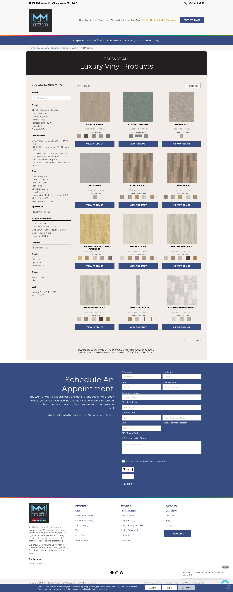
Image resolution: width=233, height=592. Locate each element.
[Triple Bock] (151, 197)
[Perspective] (181, 319)
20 (197, 340)
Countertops (114, 40)
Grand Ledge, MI (37, 563)
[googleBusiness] (122, 573)
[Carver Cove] (144, 258)
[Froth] (138, 168)
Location (147, 40)
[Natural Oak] (94, 258)
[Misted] (95, 168)
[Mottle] (181, 107)
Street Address (129, 402)
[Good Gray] (102, 258)
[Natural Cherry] (95, 229)
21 (201, 340)
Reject (169, 588)
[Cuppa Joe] (187, 258)
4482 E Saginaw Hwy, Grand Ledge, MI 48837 (54, 3)
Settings (186, 588)
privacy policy (161, 461)
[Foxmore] (129, 258)
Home (32, 47)
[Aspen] (108, 136)
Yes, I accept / (146, 461)
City (124, 422)
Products (64, 47)
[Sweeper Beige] (173, 258)
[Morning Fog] (145, 136)
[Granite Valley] (129, 197)
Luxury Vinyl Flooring (47, 47)
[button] (192, 20)
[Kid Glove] (182, 229)
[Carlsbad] (137, 197)
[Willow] (93, 136)
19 (193, 340)
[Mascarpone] (144, 197)
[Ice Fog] (182, 290)
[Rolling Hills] (151, 258)
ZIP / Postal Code (130, 433)
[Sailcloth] (180, 258)
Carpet (77, 40)
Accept (153, 588)
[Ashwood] (101, 136)
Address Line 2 (129, 412)
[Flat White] (138, 229)
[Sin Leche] (137, 258)
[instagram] (117, 573)
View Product (94, 143)
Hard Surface (94, 40)
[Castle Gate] (189, 319)
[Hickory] (86, 136)
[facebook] (112, 573)
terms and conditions (80, 589)
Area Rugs (131, 40)
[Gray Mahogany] (110, 258)
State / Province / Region (174, 422)
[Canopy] (138, 107)
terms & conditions (145, 461)
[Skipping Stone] (138, 136)
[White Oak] (95, 107)
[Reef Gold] (195, 258)
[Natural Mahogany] (87, 258)
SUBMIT (128, 484)
